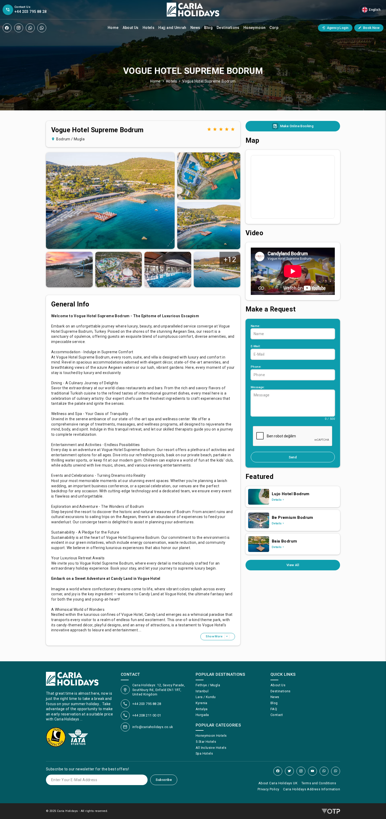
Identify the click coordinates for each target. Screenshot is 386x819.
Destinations (228, 27)
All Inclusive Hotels (211, 748)
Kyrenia (201, 703)
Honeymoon (254, 27)
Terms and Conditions (318, 783)
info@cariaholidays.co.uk (152, 727)
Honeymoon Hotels (211, 736)
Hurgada (202, 715)
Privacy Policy (268, 789)
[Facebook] (7, 27)
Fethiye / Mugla (208, 685)
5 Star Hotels (206, 742)
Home (113, 27)
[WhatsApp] (30, 27)
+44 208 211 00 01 (146, 715)
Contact (276, 715)
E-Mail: (256, 346)
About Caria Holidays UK (278, 783)
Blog (208, 27)
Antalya (202, 709)
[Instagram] (18, 27)
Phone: (256, 366)
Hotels (148, 27)
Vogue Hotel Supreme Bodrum (209, 81)
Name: (255, 326)
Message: (258, 387)
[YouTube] (312, 771)
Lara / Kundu (206, 697)
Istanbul (202, 691)
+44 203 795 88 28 (146, 704)
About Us (131, 27)
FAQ (273, 709)
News (195, 27)
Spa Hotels (204, 753)
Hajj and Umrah (172, 27)
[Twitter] (289, 771)
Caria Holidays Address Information (311, 789)
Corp (273, 27)
